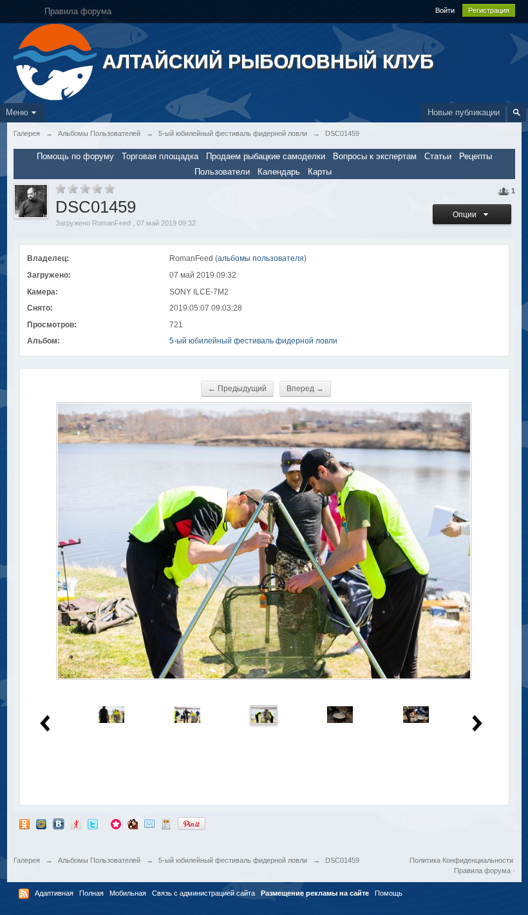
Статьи (437, 156)
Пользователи (222, 172)
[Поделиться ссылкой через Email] (149, 823)
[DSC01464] (340, 713)
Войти (445, 10)
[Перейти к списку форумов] (56, 61)
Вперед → (305, 388)
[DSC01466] (416, 713)
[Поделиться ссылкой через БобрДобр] (132, 823)
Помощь (388, 893)
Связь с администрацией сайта (203, 893)
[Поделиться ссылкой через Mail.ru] (41, 823)
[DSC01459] (264, 713)
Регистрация (488, 10)
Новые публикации (464, 112)
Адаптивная (54, 893)
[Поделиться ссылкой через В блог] (166, 823)
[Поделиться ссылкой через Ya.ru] (76, 823)
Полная (91, 893)
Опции (466, 214)
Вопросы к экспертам (375, 156)
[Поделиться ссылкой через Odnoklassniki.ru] (24, 823)
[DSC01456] (187, 713)
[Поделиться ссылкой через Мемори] (116, 823)
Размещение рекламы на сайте (315, 893)
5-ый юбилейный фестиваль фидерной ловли (253, 340)
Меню (17, 112)
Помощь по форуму (75, 156)
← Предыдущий (237, 388)
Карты (320, 172)
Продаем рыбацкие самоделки (265, 156)
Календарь (279, 172)
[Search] (516, 112)
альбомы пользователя (261, 258)
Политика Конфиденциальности (461, 860)
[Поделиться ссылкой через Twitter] (93, 823)
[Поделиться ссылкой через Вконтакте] (58, 823)
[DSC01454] (111, 713)
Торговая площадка (160, 156)
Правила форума (482, 870)
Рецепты (475, 156)
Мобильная (127, 893)
